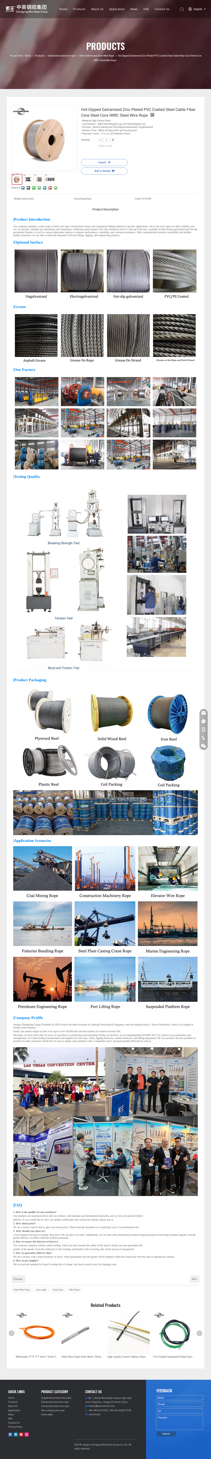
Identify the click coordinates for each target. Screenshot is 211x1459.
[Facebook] (10, 1434)
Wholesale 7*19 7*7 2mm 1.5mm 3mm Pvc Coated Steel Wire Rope (37, 1356)
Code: (138, 198)
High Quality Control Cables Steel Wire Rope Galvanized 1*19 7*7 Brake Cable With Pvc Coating (128, 1356)
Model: (17, 198)
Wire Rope (74, 1289)
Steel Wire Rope (22, 1289)
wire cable (41, 1289)
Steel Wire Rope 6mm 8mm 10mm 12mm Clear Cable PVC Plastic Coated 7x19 (82, 1356)
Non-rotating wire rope (53, 1410)
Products (79, 9)
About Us (97, 9)
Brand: (77, 198)
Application (117, 9)
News (134, 9)
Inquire (102, 162)
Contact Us (162, 9)
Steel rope (58, 1289)
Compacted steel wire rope (55, 1406)
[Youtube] (21, 1434)
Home (63, 9)
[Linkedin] (16, 1434)
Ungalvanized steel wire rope (56, 1398)
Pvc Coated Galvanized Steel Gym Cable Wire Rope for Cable (174, 1356)
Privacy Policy (15, 1427)
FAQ (146, 9)
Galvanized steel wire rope (55, 1402)
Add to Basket (102, 171)
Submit (166, 1433)
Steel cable (47, 1414)
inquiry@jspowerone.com (102, 1406)
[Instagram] (27, 1434)
